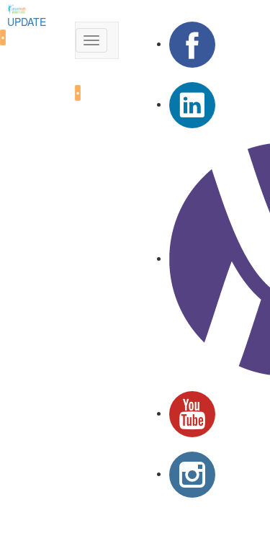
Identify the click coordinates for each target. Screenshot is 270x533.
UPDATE (26, 21)
